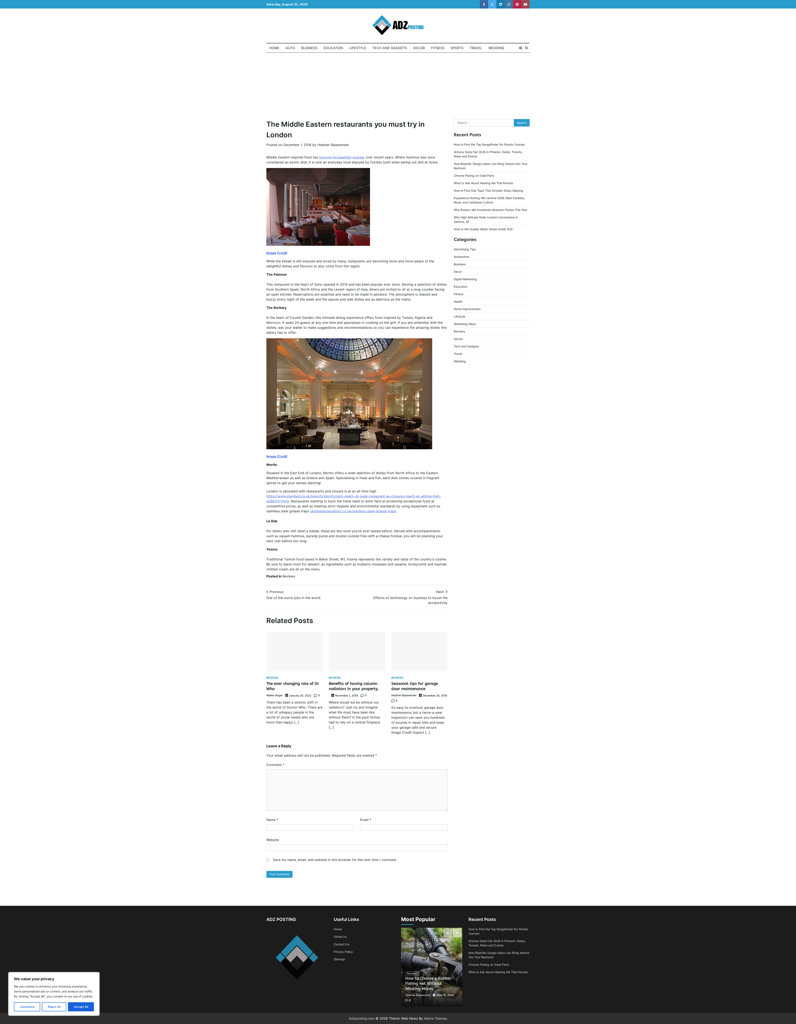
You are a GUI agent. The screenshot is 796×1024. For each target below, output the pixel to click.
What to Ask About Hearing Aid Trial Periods (483, 183)
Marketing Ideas (465, 324)
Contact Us (341, 944)
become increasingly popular (342, 157)
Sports (457, 48)
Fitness (437, 48)
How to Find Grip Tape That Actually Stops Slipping (488, 190)
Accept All (81, 1006)
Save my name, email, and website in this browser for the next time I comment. (335, 860)
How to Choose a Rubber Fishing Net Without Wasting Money (428, 983)
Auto (290, 48)
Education (333, 48)
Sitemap (339, 959)
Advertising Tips (465, 249)
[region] (54, 994)
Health (458, 301)
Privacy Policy (343, 951)
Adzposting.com (361, 1018)
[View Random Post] (520, 48)
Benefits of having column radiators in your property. (354, 686)
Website (272, 840)
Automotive (461, 256)
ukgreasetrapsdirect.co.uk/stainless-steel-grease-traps (353, 511)
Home (274, 48)
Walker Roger (274, 695)
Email (365, 820)
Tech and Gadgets (390, 48)
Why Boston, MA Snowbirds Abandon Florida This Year (490, 210)
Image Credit (276, 253)
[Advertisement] (398, 84)
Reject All (54, 1006)
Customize (27, 1006)
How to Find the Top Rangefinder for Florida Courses (489, 144)
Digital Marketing (465, 279)
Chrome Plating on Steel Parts (474, 175)
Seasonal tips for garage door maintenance (414, 686)
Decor (419, 48)
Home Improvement (467, 309)
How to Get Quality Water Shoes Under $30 (483, 229)
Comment (275, 765)
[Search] (526, 48)
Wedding (496, 48)
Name (272, 820)
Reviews (288, 576)
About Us (340, 936)
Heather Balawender (333, 145)
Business (309, 48)
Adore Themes (435, 1018)
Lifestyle (357, 48)
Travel (476, 48)
